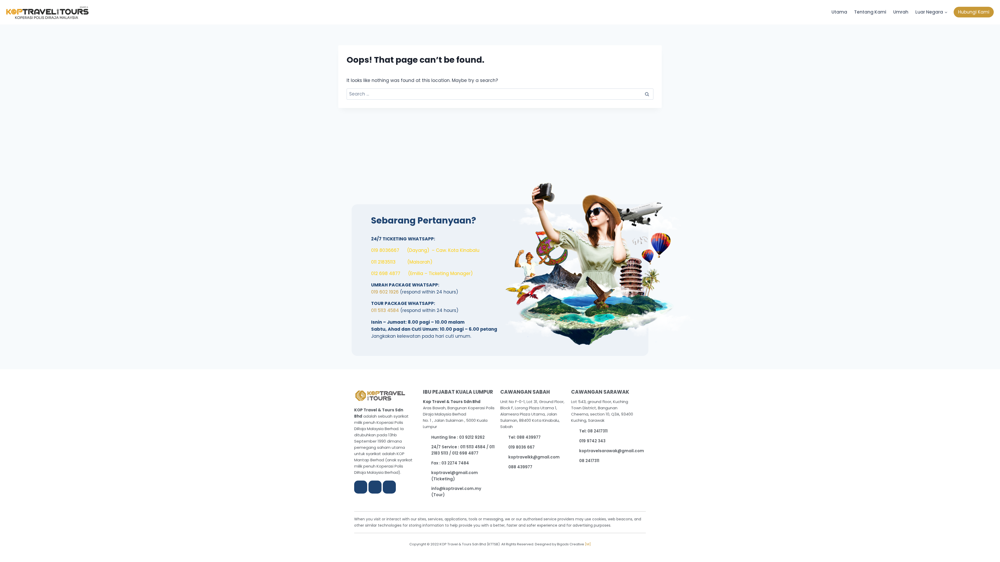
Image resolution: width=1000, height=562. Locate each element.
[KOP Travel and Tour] (47, 13)
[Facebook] (360, 487)
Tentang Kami (870, 12)
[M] (588, 544)
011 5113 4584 (385, 310)
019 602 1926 (385, 292)
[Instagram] (375, 487)
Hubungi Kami (973, 12)
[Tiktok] (389, 487)
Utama (839, 12)
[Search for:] (500, 94)
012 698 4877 (385, 273)
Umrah (900, 12)
